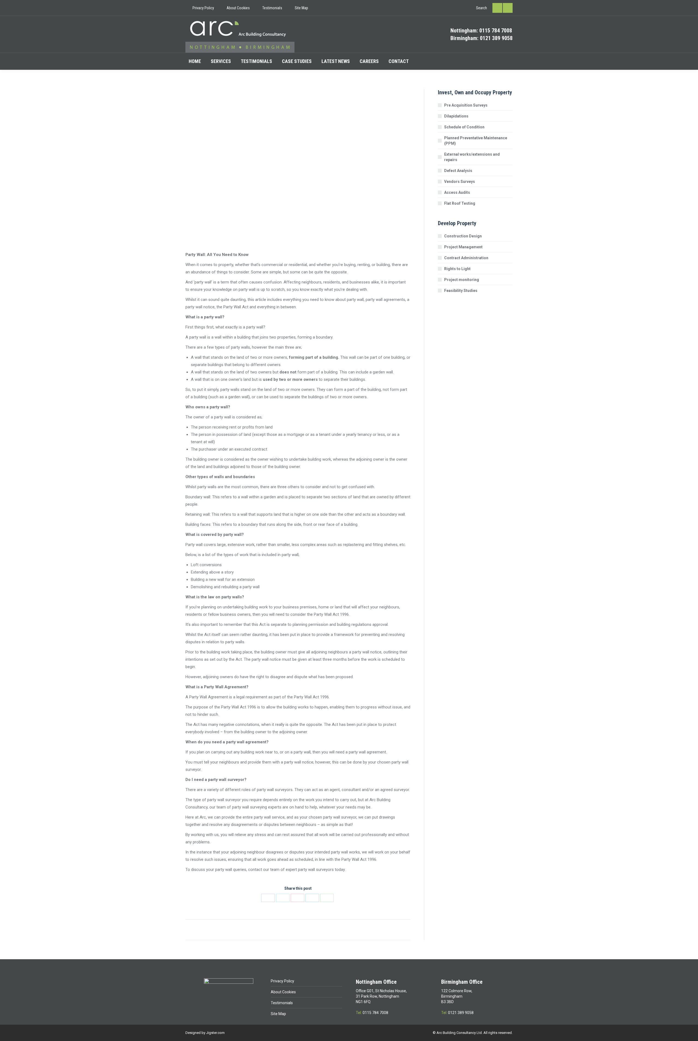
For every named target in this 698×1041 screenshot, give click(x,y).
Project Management (463, 247)
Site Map (278, 1014)
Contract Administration (466, 258)
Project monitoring (461, 279)
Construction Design (463, 236)
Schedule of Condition (464, 127)
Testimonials (282, 1003)
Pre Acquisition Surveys (466, 105)
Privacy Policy (282, 981)
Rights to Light (457, 269)
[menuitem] (199, 8)
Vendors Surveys (459, 181)
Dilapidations (456, 116)
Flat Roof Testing (459, 203)
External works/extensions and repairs (472, 157)
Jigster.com (215, 1033)
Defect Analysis (458, 170)
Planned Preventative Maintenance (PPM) (475, 141)
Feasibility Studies (460, 290)
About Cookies (283, 992)
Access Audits (457, 192)
